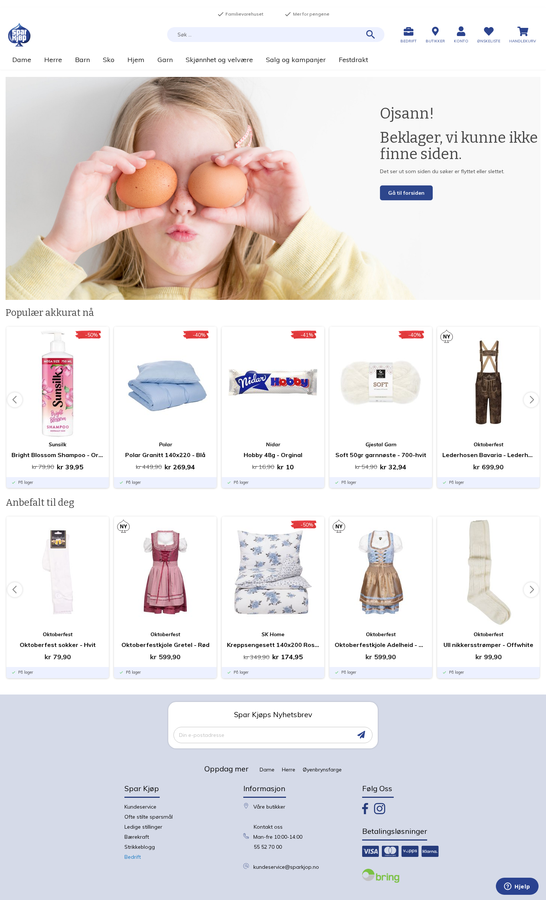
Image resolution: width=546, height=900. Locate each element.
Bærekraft (136, 836)
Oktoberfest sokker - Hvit (58, 644)
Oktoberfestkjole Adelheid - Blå (381, 644)
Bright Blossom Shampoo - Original (58, 455)
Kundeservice (140, 806)
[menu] (273, 59)
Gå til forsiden (406, 193)
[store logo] (19, 34)
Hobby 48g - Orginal (273, 455)
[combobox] (275, 34)
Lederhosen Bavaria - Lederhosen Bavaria (488, 455)
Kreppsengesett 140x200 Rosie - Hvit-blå (273, 644)
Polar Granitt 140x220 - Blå (165, 455)
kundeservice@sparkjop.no (286, 867)
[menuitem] (21, 59)
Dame (267, 769)
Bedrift (132, 857)
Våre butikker (269, 806)
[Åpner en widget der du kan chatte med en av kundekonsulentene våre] (517, 887)
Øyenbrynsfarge (322, 769)
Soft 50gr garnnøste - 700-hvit (380, 455)
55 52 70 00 (268, 847)
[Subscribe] (361, 735)
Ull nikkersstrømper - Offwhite (488, 644)
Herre (288, 769)
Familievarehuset (240, 14)
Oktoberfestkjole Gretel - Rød (165, 644)
